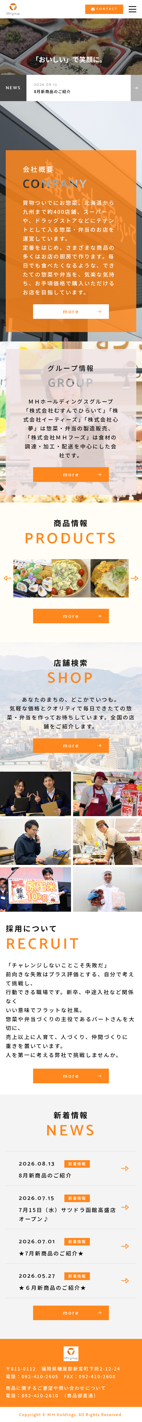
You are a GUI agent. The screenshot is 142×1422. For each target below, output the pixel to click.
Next (134, 578)
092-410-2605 (40, 1376)
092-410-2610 (40, 1395)
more (71, 311)
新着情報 (77, 1163)
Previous (7, 578)
